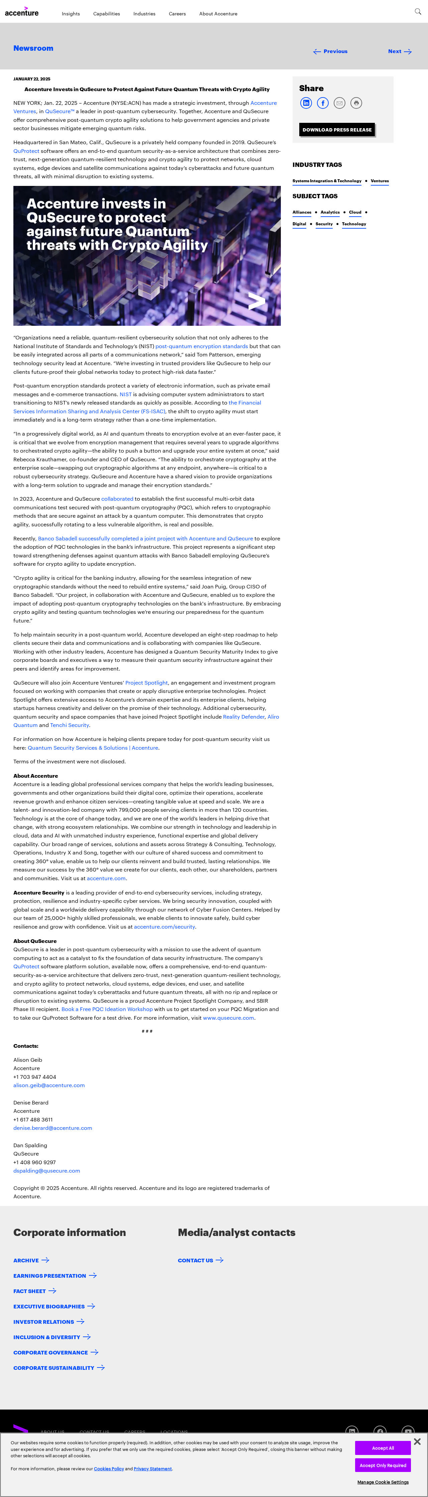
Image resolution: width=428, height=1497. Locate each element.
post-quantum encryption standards (201, 345)
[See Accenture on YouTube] (408, 1432)
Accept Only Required (383, 1465)
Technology (354, 223)
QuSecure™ (60, 110)
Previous (335, 50)
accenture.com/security (164, 926)
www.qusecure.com (228, 1017)
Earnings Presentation (49, 1275)
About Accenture (218, 13)
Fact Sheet (29, 1290)
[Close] (417, 1441)
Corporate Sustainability (53, 1367)
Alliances (302, 212)
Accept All (383, 1448)
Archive (26, 1260)
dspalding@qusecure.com (46, 1170)
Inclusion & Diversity (46, 1336)
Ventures (380, 180)
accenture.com (106, 878)
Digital (299, 223)
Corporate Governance (50, 1352)
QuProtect (26, 150)
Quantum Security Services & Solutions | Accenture (93, 747)
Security (324, 223)
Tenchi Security (69, 724)
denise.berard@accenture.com (52, 1127)
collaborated (117, 498)
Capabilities (106, 13)
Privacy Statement (153, 1468)
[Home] (21, 11)
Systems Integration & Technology (327, 180)
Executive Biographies (49, 1306)
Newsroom (33, 48)
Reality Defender (243, 716)
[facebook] (322, 107)
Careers (177, 13)
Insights (71, 13)
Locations (174, 1432)
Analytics (330, 212)
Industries (144, 13)
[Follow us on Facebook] (380, 1432)
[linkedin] (306, 107)
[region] (214, 1465)
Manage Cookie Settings (383, 1482)
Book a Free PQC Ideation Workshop (107, 1008)
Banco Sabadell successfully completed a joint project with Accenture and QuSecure (145, 538)
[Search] (418, 11)
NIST (126, 394)
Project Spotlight (146, 682)
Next (394, 50)
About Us (52, 1432)
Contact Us (195, 1260)
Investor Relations (43, 1321)
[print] (356, 107)
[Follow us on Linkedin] (351, 1432)
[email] (339, 107)
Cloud (355, 212)
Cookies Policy (109, 1468)
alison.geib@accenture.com (49, 1084)
